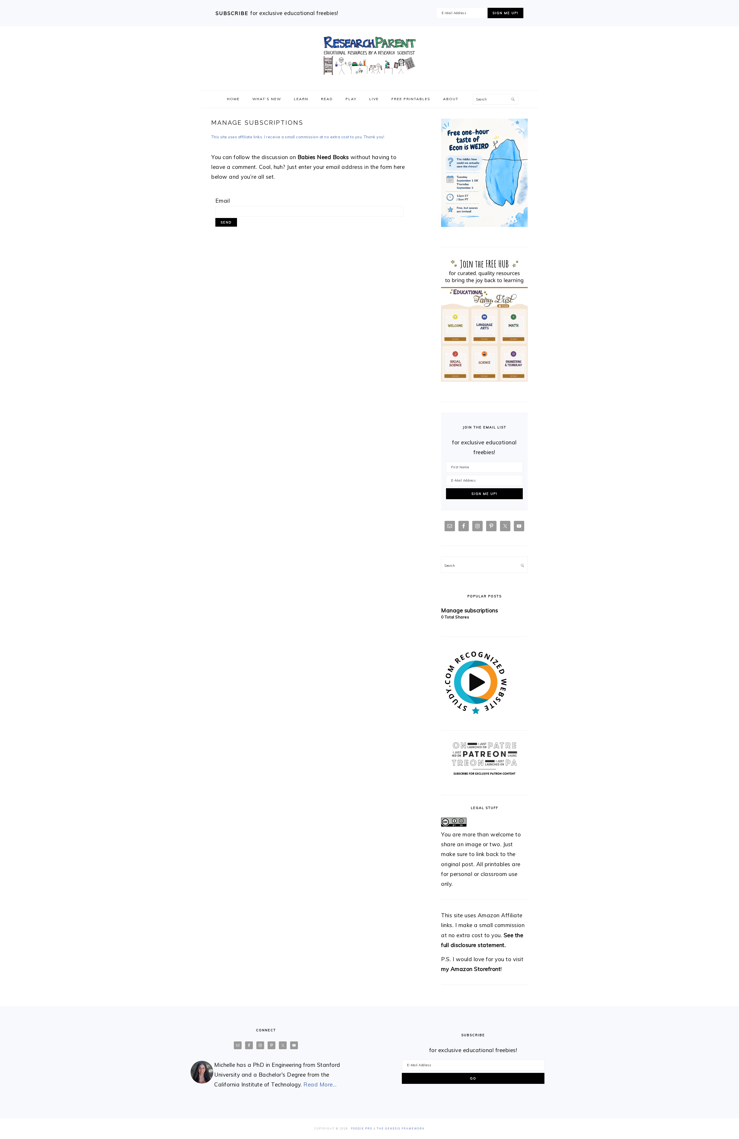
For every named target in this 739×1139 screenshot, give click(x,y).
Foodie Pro (361, 1128)
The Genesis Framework (401, 1128)
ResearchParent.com (369, 55)
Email (222, 200)
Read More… (320, 1084)
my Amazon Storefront (471, 968)
